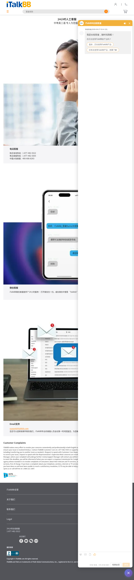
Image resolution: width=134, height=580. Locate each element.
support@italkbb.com (19, 428)
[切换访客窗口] (128, 573)
